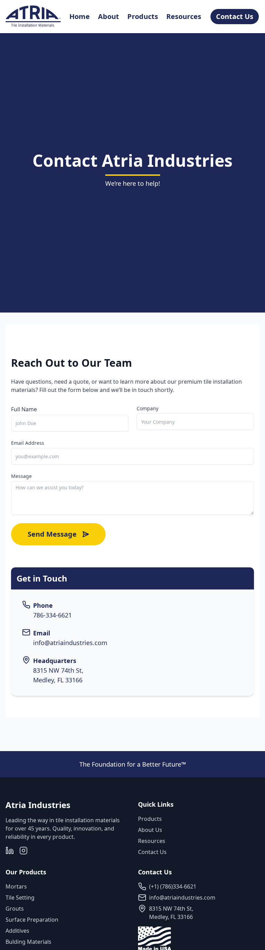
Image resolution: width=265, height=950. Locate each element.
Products (142, 16)
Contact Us (152, 852)
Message (21, 476)
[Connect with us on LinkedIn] (10, 850)
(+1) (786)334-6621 (172, 886)
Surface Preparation (32, 919)
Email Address (27, 443)
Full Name (24, 409)
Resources (183, 16)
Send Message (52, 534)
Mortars (16, 886)
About (108, 16)
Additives (17, 930)
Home (79, 16)
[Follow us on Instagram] (23, 850)
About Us (150, 830)
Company (147, 408)
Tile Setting (20, 897)
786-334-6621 (52, 615)
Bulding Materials (28, 942)
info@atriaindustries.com (70, 643)
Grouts (15, 908)
